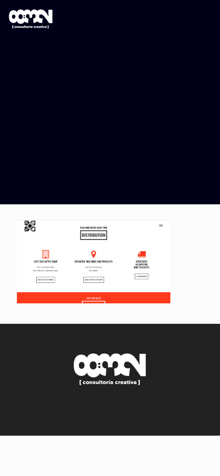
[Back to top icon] (199, 414)
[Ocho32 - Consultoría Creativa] (31, 23)
